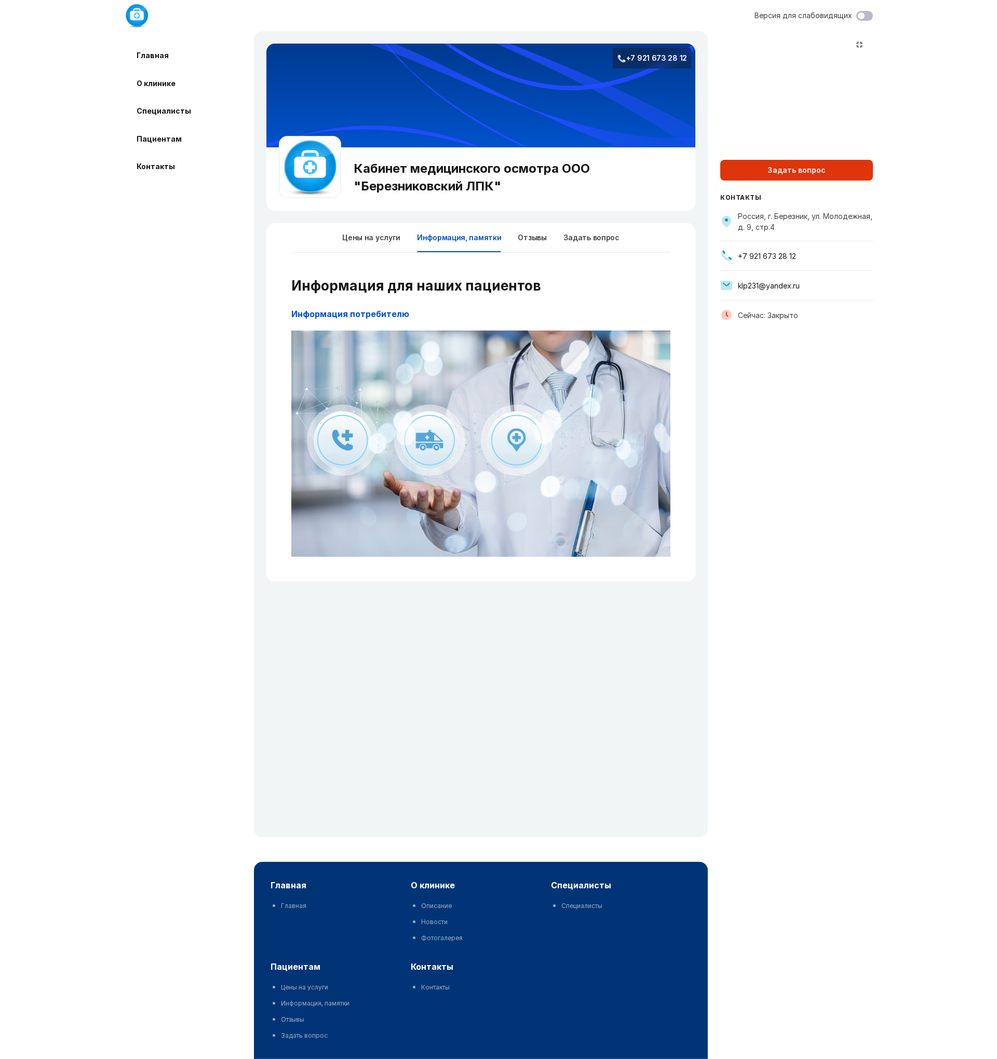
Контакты (156, 166)
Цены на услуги (371, 237)
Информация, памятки (315, 1003)
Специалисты (164, 110)
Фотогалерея (442, 938)
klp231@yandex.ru (769, 285)
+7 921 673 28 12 (656, 57)
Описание (436, 906)
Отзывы (532, 237)
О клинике (156, 83)
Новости (434, 922)
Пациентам (159, 138)
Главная (153, 55)
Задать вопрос (591, 237)
